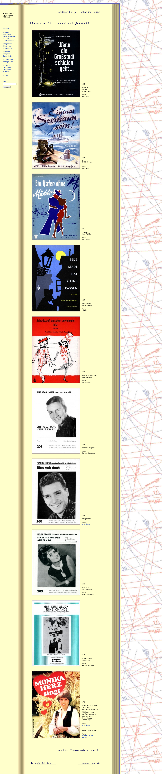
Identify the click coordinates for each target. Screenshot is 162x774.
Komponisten (7, 44)
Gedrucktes (7, 70)
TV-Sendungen (8, 60)
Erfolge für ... (7, 54)
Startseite (6, 29)
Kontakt (5, 75)
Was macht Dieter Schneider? (9, 35)
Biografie (6, 32)
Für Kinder (6, 65)
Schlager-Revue (8, 62)
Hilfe (4, 81)
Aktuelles (6, 72)
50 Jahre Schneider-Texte (8, 39)
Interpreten (7, 46)
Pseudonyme (7, 48)
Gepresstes (7, 67)
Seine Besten (7, 56)
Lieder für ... (7, 52)
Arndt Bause (86, 524)
